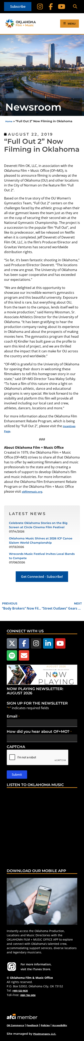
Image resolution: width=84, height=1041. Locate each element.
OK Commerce (15, 1025)
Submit (17, 774)
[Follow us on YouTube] (60, 643)
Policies (45, 1025)
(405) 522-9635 (20, 990)
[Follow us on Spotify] (12, 655)
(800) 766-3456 (27, 995)
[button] (75, 6)
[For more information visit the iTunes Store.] (12, 966)
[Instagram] (40, 6)
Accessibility (59, 1025)
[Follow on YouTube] (61, 6)
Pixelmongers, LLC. (44, 1033)
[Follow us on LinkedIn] (48, 643)
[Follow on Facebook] (50, 6)
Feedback (32, 1025)
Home (8, 121)
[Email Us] (24, 655)
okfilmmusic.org (32, 491)
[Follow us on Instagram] (36, 643)
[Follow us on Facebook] (24, 643)
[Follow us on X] (12, 643)
